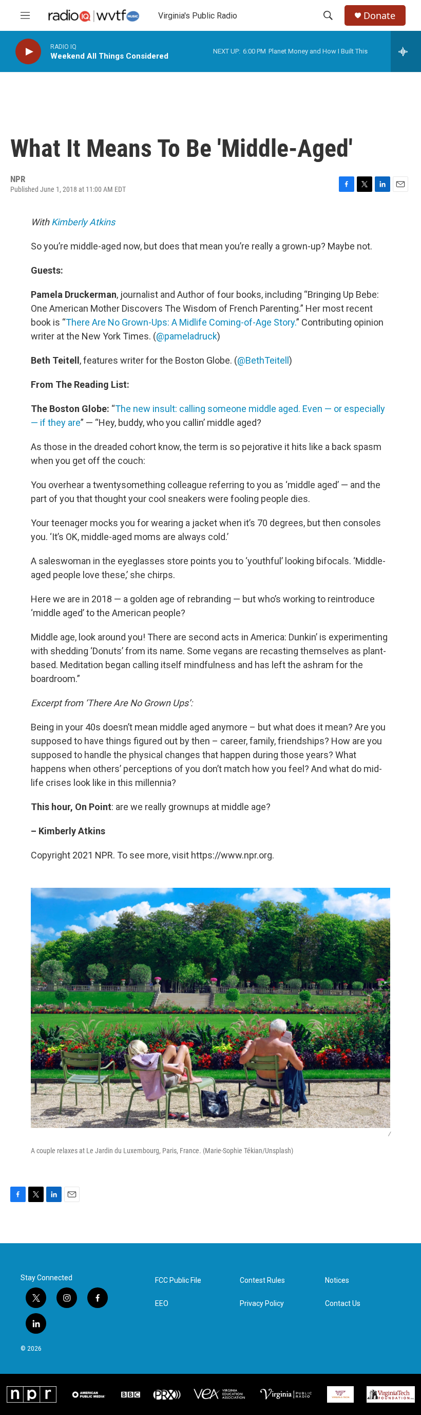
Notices (337, 1280)
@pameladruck (186, 336)
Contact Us (342, 1303)
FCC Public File (178, 1280)
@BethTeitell (263, 360)
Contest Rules (262, 1280)
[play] (28, 52)
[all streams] (406, 51)
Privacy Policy (262, 1303)
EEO (161, 1303)
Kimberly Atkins (83, 222)
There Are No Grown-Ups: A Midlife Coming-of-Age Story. (181, 322)
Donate (379, 15)
